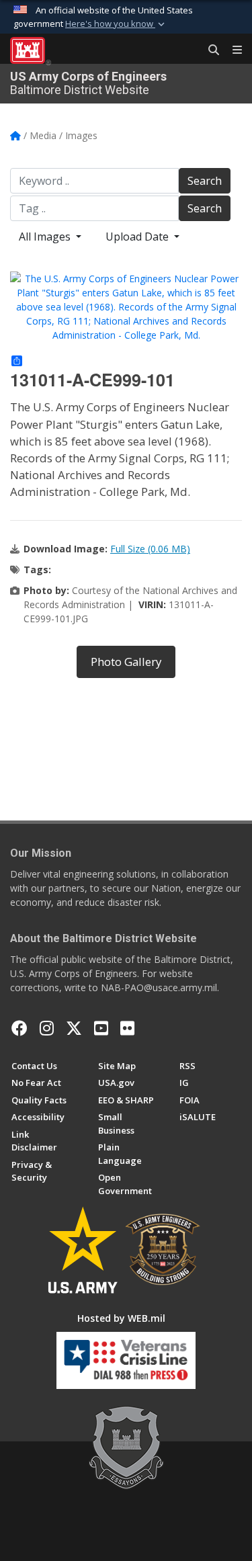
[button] (116, 24)
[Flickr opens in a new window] (127, 1028)
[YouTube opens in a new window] (101, 1028)
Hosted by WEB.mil (121, 1318)
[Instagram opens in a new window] (47, 1028)
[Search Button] (209, 50)
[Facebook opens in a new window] (19, 1028)
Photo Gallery (126, 661)
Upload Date (138, 236)
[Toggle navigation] (232, 50)
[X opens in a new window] (74, 1028)
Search (204, 180)
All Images (46, 236)
